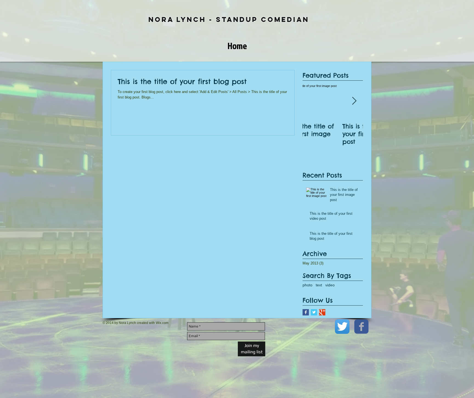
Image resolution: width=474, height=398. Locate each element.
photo (307, 285)
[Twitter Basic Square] (314, 312)
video (330, 285)
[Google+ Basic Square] (322, 312)
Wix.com (162, 323)
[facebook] (361, 326)
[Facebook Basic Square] (306, 312)
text (319, 285)
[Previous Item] (311, 101)
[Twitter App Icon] (342, 326)
